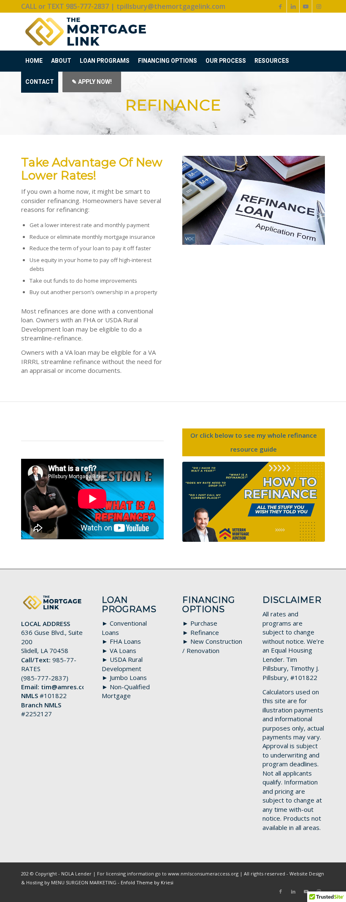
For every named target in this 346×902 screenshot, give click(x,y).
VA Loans (123, 650)
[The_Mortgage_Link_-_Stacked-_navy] (86, 32)
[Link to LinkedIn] (293, 6)
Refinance (204, 632)
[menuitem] (34, 61)
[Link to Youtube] (306, 6)
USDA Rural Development (122, 663)
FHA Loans (125, 641)
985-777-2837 (44, 678)
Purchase (203, 623)
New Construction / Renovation (212, 645)
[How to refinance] (253, 502)
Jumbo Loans (128, 677)
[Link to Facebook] (280, 6)
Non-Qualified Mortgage (126, 691)
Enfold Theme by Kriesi (147, 882)
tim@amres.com (66, 687)
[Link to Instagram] (318, 6)
